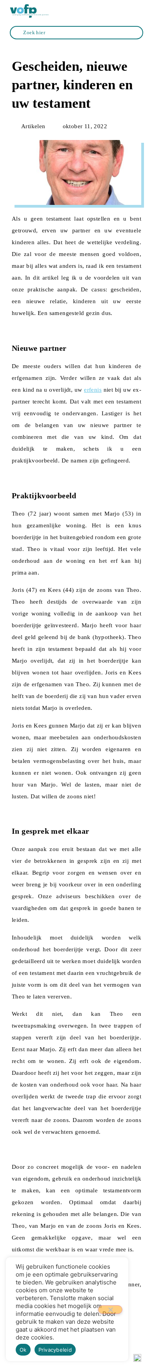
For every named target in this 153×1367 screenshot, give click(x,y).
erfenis (93, 390)
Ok (23, 1350)
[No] (110, 1309)
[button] (137, 11)
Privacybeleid (55, 1350)
